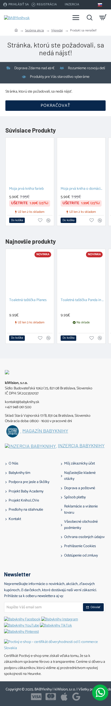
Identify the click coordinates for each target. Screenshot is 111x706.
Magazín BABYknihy (45, 431)
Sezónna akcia (34, 30)
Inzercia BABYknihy (81, 445)
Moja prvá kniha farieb (26, 189)
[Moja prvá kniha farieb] (30, 161)
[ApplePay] (64, 697)
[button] (17, 220)
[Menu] (76, 17)
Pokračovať (55, 105)
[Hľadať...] (89, 17)
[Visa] (36, 697)
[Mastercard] (51, 697)
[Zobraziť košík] (103, 17)
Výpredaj (57, 30)
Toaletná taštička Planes (28, 300)
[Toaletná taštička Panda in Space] (81, 273)
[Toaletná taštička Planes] (30, 273)
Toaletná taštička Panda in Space (82, 300)
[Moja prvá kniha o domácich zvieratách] (81, 161)
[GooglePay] (76, 697)
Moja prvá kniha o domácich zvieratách (82, 189)
